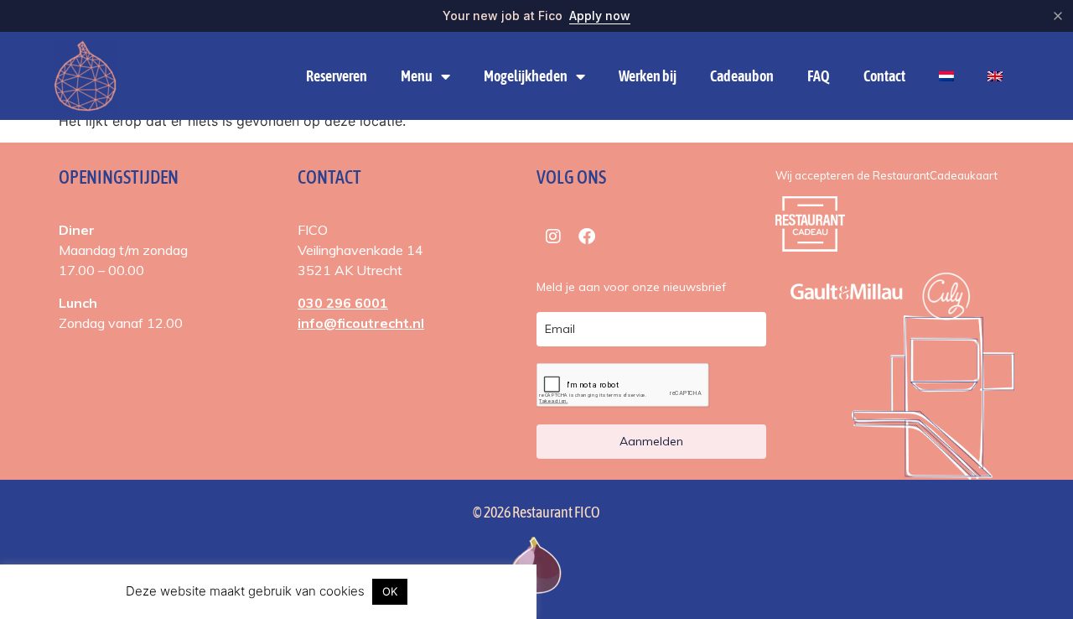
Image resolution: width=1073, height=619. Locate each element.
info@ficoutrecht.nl (361, 323)
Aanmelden (651, 441)
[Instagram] (553, 236)
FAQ (818, 76)
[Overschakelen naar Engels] (995, 76)
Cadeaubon (742, 76)
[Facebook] (587, 236)
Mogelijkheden (526, 76)
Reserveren (336, 76)
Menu (417, 76)
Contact (884, 76)
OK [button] (389, 591)
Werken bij (647, 76)
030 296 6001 (343, 302)
